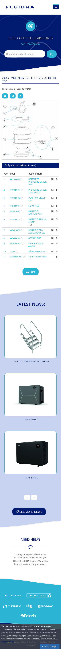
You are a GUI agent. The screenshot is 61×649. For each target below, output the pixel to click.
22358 (12, 251)
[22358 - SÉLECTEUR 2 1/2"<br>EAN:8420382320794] (52, 251)
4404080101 (15, 205)
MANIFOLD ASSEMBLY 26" (35, 212)
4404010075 (15, 230)
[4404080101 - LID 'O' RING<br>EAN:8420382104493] (52, 205)
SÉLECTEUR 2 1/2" (37, 251)
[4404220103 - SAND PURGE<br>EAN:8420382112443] (52, 238)
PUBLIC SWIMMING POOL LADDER (31, 361)
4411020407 (15, 189)
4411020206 (15, 179)
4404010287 (15, 211)
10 (5, 251)
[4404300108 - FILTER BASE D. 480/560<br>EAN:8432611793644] (52, 243)
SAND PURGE (34, 238)
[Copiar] (22, 179)
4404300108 (15, 243)
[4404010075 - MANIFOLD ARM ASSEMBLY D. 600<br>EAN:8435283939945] (52, 230)
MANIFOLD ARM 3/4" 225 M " (37, 220)
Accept (45, 646)
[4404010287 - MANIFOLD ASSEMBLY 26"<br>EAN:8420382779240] (52, 211)
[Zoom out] (5, 95)
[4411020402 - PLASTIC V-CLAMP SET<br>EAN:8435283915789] (52, 197)
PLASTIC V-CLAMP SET (37, 199)
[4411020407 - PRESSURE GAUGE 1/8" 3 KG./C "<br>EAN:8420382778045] (52, 189)
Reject (55, 646)
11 (5, 256)
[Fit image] (13, 95)
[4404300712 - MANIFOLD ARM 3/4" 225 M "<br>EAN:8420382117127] (52, 219)
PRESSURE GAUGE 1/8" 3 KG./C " (37, 191)
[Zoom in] (20, 95)
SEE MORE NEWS (30, 512)
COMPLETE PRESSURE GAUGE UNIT (37, 182)
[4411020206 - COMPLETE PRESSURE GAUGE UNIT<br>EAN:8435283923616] (52, 179)
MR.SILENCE (32, 477)
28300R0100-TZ (17, 256)
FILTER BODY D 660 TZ (37, 258)
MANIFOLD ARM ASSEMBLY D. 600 (36, 231)
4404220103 (15, 238)
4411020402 (15, 197)
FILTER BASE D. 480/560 (35, 245)
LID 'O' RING (33, 205)
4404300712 (15, 219)
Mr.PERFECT (31, 419)
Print (32, 272)
